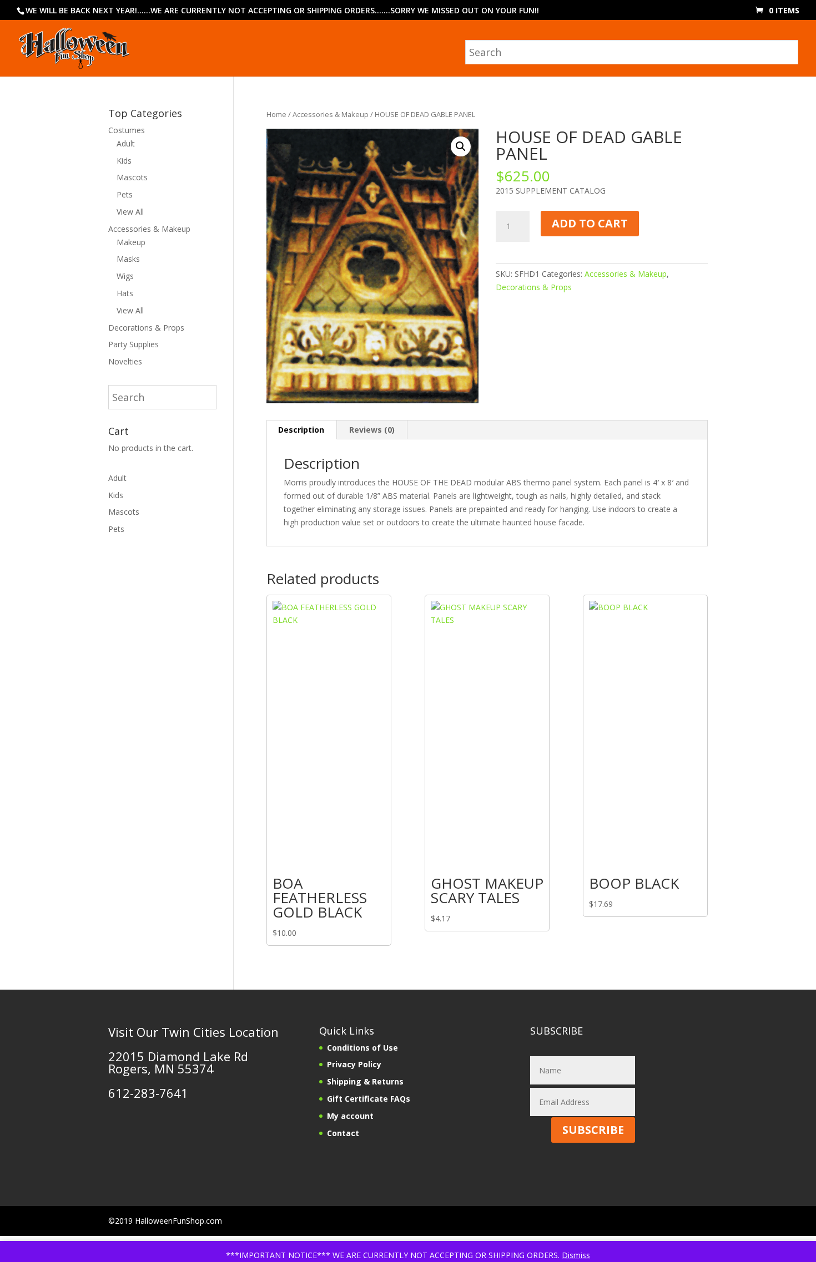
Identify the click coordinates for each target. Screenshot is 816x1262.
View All (130, 211)
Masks (128, 259)
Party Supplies (133, 344)
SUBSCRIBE (593, 1129)
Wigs (125, 276)
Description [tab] (301, 429)
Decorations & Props (534, 287)
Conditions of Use (362, 1047)
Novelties (125, 361)
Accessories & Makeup (331, 114)
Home (276, 114)
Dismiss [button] (576, 1255)
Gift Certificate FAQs (368, 1098)
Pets (125, 194)
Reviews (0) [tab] (372, 429)
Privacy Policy (354, 1064)
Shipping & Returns (365, 1081)
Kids (124, 160)
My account (350, 1116)
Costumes (126, 130)
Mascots (132, 177)
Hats (125, 293)
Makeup (131, 242)
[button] (461, 146)
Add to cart (590, 223)
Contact (343, 1133)
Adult (126, 143)
